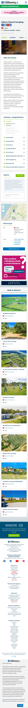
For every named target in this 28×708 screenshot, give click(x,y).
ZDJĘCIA (14, 37)
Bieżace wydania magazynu (14, 587)
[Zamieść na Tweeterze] (5, 24)
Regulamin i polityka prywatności (14, 577)
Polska (14, 623)
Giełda (14, 615)
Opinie (21, 37)
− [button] (3, 208)
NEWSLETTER (11, 525)
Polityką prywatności (7, 701)
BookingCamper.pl (14, 600)
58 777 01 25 (14, 547)
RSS (14, 575)
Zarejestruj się (14, 569)
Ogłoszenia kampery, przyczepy (14, 597)
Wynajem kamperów (14, 632)
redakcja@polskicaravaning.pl (15, 549)
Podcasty (14, 647)
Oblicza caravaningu (14, 630)
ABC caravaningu (14, 629)
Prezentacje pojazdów (14, 636)
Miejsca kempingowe (10, 6)
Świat (14, 625)
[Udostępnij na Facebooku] (2, 24)
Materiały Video (14, 609)
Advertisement (14, 573)
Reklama (14, 571)
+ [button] (3, 205)
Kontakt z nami (14, 574)
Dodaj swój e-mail (14, 535)
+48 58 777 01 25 (15, 548)
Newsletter (14, 578)
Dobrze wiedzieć (14, 638)
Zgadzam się (21, 705)
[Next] (26, 37)
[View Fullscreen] (3, 211)
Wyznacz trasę (13, 249)
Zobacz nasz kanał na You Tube (14, 613)
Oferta (4, 37)
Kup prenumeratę (14, 585)
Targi (14, 648)
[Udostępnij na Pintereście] (8, 24)
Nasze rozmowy (14, 644)
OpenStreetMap (19, 220)
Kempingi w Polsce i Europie (14, 595)
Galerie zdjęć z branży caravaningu (14, 607)
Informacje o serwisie (14, 570)
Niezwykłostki (14, 645)
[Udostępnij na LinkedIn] (10, 24)
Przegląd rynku (14, 634)
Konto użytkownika (14, 567)
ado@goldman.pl (15, 551)
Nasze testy (14, 641)
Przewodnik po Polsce (14, 626)
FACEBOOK (17, 244)
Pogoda (14, 610)
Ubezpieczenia (14, 580)
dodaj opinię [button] (20, 175)
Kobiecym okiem (14, 627)
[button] (14, 121)
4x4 (14, 643)
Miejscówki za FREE (14, 596)
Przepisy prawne (14, 637)
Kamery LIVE (14, 611)
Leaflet (14, 220)
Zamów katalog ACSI (14, 588)
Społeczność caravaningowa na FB (14, 614)
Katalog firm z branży (14, 599)
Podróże (14, 633)
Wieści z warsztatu (14, 640)
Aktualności (14, 622)
